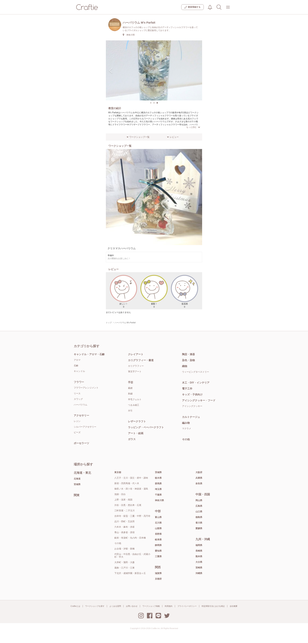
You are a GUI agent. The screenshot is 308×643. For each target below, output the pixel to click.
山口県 (199, 511)
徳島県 (199, 517)
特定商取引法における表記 (213, 606)
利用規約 (168, 606)
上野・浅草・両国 (123, 499)
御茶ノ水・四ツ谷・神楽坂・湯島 (131, 488)
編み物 (186, 422)
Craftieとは (75, 606)
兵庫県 (199, 478)
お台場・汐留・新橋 (124, 548)
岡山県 (199, 500)
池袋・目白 (120, 494)
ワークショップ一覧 (139, 137)
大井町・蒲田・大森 (124, 562)
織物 (184, 366)
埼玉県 (158, 489)
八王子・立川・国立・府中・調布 (131, 478)
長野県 (158, 534)
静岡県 (158, 545)
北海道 (77, 478)
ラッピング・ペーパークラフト (146, 427)
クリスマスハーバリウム (121, 248)
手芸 (130, 382)
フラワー (79, 382)
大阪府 (199, 472)
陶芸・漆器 (188, 354)
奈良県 (199, 483)
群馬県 (158, 483)
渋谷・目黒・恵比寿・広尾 (127, 505)
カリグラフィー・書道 (141, 360)
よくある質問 (115, 606)
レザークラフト (137, 421)
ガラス (132, 439)
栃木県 (158, 478)
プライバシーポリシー (187, 606)
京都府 (158, 578)
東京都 (117, 472)
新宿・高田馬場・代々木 (126, 483)
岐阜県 (158, 539)
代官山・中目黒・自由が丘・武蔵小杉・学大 (132, 555)
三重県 (158, 556)
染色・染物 (188, 360)
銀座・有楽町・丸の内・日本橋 (130, 537)
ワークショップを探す (94, 606)
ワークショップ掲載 (151, 606)
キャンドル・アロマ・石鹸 (89, 354)
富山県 (158, 517)
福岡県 (199, 545)
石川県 (158, 522)
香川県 (199, 522)
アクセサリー (81, 415)
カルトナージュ (191, 417)
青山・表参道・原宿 (124, 532)
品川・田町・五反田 (124, 521)
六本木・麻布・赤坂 (124, 527)
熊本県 (199, 556)
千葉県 (158, 494)
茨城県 (158, 472)
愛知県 (158, 550)
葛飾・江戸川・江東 (124, 567)
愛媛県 (199, 528)
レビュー (174, 137)
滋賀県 (158, 573)
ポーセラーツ (81, 443)
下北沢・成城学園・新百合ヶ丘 (130, 573)
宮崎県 (199, 567)
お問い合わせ (131, 606)
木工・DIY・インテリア (196, 382)
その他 (186, 439)
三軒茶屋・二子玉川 (124, 510)
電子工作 (187, 388)
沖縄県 (199, 573)
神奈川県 (159, 500)
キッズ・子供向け (192, 394)
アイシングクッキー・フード (198, 400)
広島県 (199, 506)
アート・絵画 (135, 433)
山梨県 (158, 528)
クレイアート (135, 354)
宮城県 (77, 484)
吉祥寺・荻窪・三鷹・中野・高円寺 (132, 516)
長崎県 (199, 550)
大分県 (199, 562)
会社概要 (233, 606)
